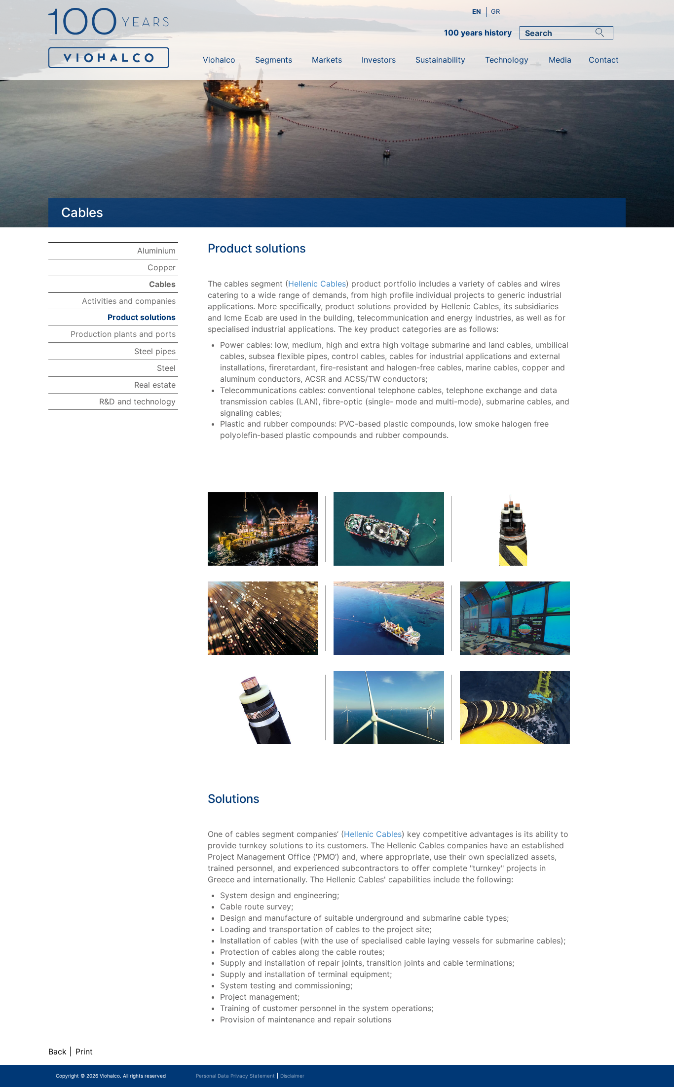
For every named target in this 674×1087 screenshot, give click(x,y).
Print (84, 1051)
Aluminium (156, 250)
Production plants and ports (123, 334)
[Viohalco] (120, 44)
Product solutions (142, 317)
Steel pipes (155, 351)
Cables (162, 284)
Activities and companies (129, 301)
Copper (162, 267)
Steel (166, 368)
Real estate (155, 385)
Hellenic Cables (317, 284)
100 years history (478, 32)
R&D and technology (137, 401)
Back (57, 1051)
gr (495, 11)
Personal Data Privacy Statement (235, 1076)
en (477, 11)
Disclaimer (292, 1076)
